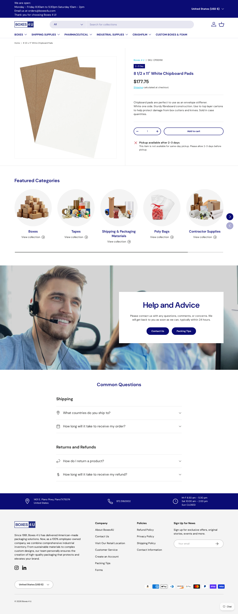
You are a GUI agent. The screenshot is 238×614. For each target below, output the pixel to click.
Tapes (76, 231)
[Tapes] (76, 207)
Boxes (33, 231)
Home (17, 43)
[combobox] (122, 24)
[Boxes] (33, 207)
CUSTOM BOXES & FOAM (171, 34)
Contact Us (157, 331)
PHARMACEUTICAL (76, 34)
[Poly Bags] (162, 207)
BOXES (18, 34)
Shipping (138, 87)
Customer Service (106, 550)
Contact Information (149, 550)
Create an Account (107, 556)
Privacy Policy (145, 536)
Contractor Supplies (205, 231)
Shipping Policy (146, 543)
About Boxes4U (104, 530)
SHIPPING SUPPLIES (44, 34)
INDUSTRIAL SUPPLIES (110, 34)
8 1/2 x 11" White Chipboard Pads (38, 43)
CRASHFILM (140, 34)
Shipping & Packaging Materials (119, 233)
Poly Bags (162, 231)
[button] (221, 24)
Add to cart (193, 131)
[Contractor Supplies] (205, 207)
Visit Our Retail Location (110, 543)
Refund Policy (145, 530)
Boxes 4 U (139, 60)
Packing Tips (184, 331)
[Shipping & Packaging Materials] (119, 207)
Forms (99, 570)
